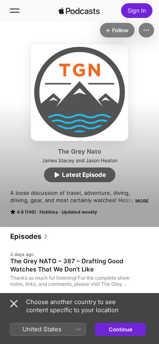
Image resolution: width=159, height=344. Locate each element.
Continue (120, 329)
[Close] (14, 303)
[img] (79, 11)
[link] (29, 236)
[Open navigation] (15, 11)
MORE (142, 201)
